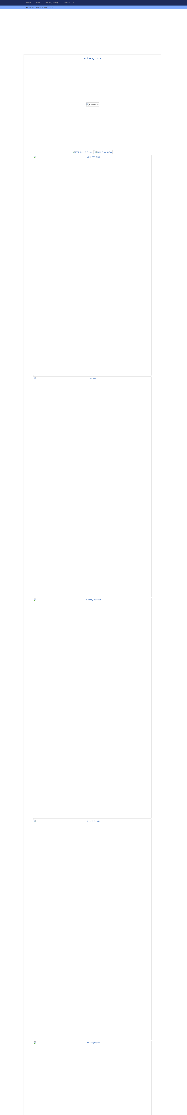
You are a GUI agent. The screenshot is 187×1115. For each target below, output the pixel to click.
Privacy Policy (51, 2)
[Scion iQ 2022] (92, 104)
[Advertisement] (93, 31)
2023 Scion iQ (36, 7)
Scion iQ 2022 (92, 58)
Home (28, 2)
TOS (38, 2)
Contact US (68, 2)
